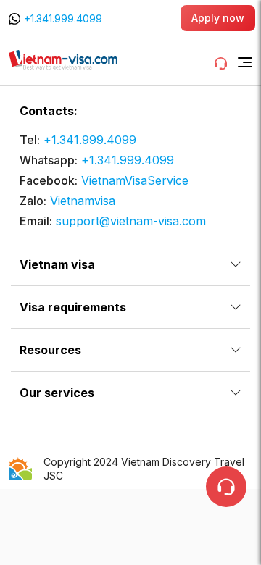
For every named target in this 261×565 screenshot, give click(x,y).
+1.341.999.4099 (63, 18)
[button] (245, 62)
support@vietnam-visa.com (131, 221)
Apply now (217, 18)
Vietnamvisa (82, 200)
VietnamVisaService (134, 180)
